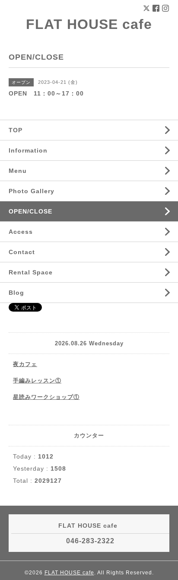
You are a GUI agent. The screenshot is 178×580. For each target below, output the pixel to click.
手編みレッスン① (37, 380)
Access (21, 231)
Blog (16, 292)
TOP (15, 130)
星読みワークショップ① (46, 397)
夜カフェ (25, 364)
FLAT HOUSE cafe (89, 24)
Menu (18, 170)
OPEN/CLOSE (30, 211)
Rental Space (31, 272)
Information (28, 150)
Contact (22, 252)
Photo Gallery (31, 191)
